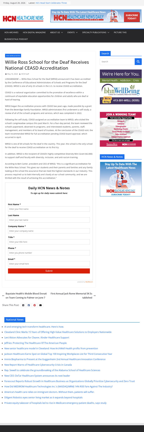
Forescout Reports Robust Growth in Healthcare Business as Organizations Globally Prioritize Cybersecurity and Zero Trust (69, 381)
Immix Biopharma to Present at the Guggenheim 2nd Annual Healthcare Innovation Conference (54, 359)
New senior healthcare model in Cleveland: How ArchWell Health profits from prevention (51, 348)
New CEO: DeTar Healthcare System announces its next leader (37, 375)
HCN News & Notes (13, 56)
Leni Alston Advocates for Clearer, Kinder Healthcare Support (36, 337)
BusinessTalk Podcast (16, 39)
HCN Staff (25, 74)
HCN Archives (11, 32)
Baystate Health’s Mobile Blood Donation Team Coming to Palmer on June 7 (26, 295)
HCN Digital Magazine (34, 32)
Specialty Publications (94, 32)
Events (71, 32)
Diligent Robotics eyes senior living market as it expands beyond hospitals (43, 397)
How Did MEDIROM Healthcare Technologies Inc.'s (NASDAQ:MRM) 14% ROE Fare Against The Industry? (58, 386)
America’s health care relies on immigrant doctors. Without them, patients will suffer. (49, 392)
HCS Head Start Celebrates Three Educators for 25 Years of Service (51, 4)
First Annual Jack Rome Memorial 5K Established (71, 295)
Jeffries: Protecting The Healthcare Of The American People (35, 343)
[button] (61, 32)
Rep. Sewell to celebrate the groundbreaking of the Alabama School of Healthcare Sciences (52, 370)
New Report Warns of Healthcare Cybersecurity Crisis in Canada (38, 364)
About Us (55, 32)
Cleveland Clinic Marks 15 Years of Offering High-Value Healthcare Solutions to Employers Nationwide (58, 332)
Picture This (120, 32)
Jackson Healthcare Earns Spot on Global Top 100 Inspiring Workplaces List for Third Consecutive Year (58, 353)
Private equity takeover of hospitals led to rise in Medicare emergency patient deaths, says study (55, 402)
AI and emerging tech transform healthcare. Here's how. (34, 326)
